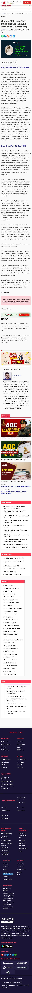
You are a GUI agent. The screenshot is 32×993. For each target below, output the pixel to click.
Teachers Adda (21, 797)
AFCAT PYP (4, 747)
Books (19, 874)
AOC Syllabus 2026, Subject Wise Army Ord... (13, 438)
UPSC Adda (4, 815)
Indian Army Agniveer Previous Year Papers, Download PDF (15, 531)
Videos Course (21, 869)
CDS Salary (20, 749)
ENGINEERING (23, 848)
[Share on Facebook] (11, 36)
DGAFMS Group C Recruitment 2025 (13, 558)
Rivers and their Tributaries (11, 602)
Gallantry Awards (8, 617)
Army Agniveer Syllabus (7, 781)
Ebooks (19, 872)
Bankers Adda (21, 800)
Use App (27, 2)
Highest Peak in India (9, 645)
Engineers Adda (5, 810)
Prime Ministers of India (10, 654)
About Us (5, 864)
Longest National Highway (11, 648)
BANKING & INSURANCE (22, 834)
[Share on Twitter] (14, 36)
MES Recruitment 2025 (10, 571)
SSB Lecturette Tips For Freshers (16, 703)
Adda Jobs (4, 808)
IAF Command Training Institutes (12, 614)
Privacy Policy (6, 987)
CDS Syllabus (21, 744)
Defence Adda (21, 810)
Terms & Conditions (22, 985)
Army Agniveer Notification (5, 778)
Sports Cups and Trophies (11, 599)
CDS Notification (21, 741)
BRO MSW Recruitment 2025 (11, 565)
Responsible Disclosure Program (11, 982)
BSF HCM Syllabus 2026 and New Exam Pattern (14, 526)
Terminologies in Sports (10, 668)
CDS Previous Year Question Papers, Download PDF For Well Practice (16, 535)
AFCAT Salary (5, 749)
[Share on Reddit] (8, 36)
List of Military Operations (11, 619)
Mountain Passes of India (11, 611)
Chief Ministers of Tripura (10, 634)
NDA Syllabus (5, 762)
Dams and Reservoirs (9, 585)
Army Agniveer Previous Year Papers (7, 787)
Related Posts (5, 416)
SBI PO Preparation (6, 833)
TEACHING (22, 843)
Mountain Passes (8, 605)
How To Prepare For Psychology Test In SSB (16, 687)
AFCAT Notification (6, 741)
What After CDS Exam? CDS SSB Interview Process (15, 692)
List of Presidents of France (11, 625)
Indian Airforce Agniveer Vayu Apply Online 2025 (15, 562)
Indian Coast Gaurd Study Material (8, 903)
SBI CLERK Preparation (4, 837)
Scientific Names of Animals (11, 588)
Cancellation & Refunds (8, 985)
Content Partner (7, 879)
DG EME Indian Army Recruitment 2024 (14, 568)
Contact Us (6, 866)
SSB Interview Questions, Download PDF (16, 707)
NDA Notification (5, 759)
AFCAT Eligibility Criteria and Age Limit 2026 (15, 544)
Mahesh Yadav (6, 30)
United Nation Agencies (10, 594)
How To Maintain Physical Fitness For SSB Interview (17, 699)
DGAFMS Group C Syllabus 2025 (12, 574)
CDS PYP (19, 747)
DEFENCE (22, 846)
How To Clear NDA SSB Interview (15, 696)
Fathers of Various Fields (10, 665)
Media (4, 869)
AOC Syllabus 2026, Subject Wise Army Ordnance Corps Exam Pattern (14, 507)
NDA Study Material (8, 896)
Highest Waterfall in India (10, 642)
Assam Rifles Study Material (8, 907)
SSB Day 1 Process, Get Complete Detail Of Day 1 (16, 712)
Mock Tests (20, 864)
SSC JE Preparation (6, 843)
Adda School (4, 818)
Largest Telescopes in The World (12, 628)
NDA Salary (4, 767)
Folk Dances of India (9, 671)
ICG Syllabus (20, 762)
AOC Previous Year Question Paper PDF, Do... (13, 459)
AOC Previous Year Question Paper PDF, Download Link (14, 512)
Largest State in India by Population (13, 639)
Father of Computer (9, 637)
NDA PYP (3, 765)
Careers (8, 873)
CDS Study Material (8, 893)
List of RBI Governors (10, 662)
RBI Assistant (4, 850)
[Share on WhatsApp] (2, 36)
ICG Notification (21, 759)
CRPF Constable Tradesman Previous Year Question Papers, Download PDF (15, 540)
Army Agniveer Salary (7, 784)
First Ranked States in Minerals (12, 597)
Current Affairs (21, 808)
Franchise (6, 876)
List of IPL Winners (9, 651)
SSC (20, 837)
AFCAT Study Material (7, 889)
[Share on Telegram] (5, 36)
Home (3, 13)
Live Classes (20, 866)
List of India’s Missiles (10, 622)
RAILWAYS (22, 840)
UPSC (20, 851)
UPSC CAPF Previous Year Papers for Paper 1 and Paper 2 (16, 516)
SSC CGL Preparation (4, 846)
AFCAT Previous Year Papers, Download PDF (16, 547)
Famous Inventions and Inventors (13, 608)
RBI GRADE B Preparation (5, 853)
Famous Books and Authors (11, 660)
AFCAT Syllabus (5, 744)
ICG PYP (19, 765)
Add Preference (24, 314)
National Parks (8, 591)
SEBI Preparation (6, 840)
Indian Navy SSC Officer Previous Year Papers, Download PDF (16, 521)
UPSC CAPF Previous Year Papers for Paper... (14, 481)
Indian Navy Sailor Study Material (8, 899)
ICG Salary (20, 767)
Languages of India (9, 657)
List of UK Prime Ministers (11, 631)
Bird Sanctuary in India (10, 674)
